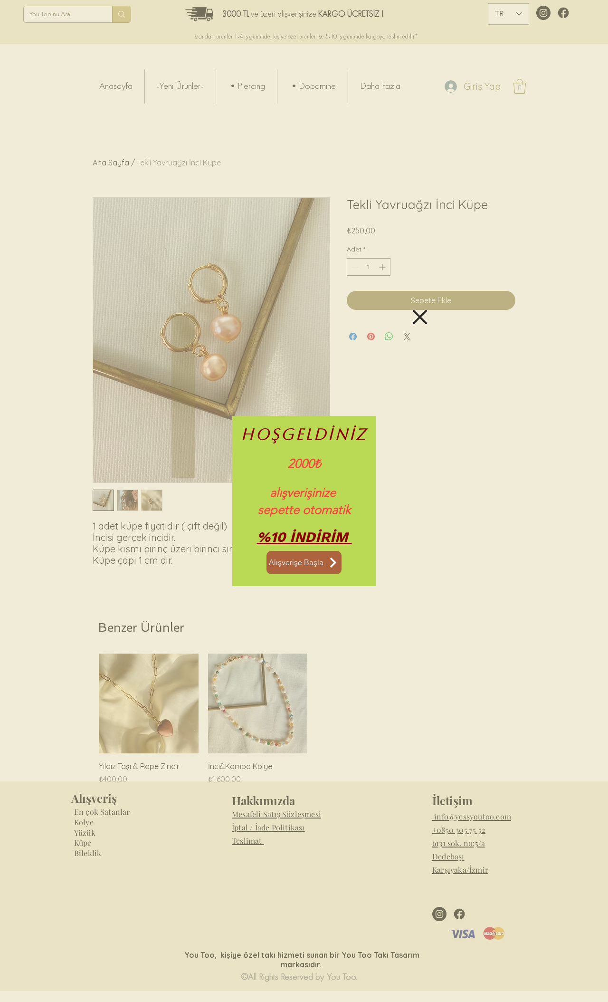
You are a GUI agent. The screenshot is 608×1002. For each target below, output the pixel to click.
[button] (420, 317)
